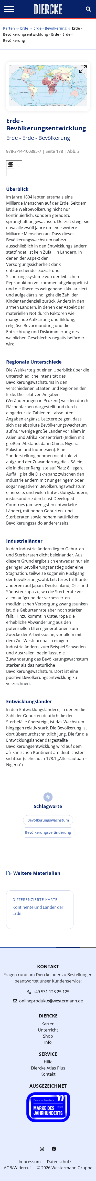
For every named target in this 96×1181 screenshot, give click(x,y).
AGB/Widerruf (17, 1168)
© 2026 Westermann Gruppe (64, 1168)
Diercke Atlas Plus (48, 1068)
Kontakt (48, 1074)
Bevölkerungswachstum (48, 820)
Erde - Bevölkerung (50, 28)
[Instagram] (42, 1149)
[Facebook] (54, 1149)
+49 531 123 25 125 (51, 991)
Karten (9, 28)
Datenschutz (59, 1161)
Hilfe (48, 1062)
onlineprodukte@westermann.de (51, 1001)
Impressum (30, 1161)
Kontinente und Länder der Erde (38, 910)
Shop (48, 1036)
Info (48, 1042)
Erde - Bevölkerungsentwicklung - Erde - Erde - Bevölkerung (42, 34)
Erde (24, 28)
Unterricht (48, 1030)
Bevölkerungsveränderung (48, 832)
